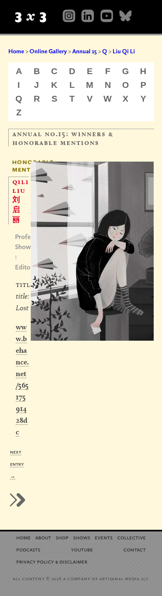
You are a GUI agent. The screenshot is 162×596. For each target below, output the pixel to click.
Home (16, 51)
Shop (62, 537)
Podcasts (28, 549)
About (43, 537)
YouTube (82, 549)
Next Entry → (17, 464)
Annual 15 (84, 51)
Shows (81, 537)
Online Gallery (48, 51)
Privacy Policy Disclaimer (51, 561)
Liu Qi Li (124, 51)
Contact (134, 549)
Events (104, 537)
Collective (131, 537)
